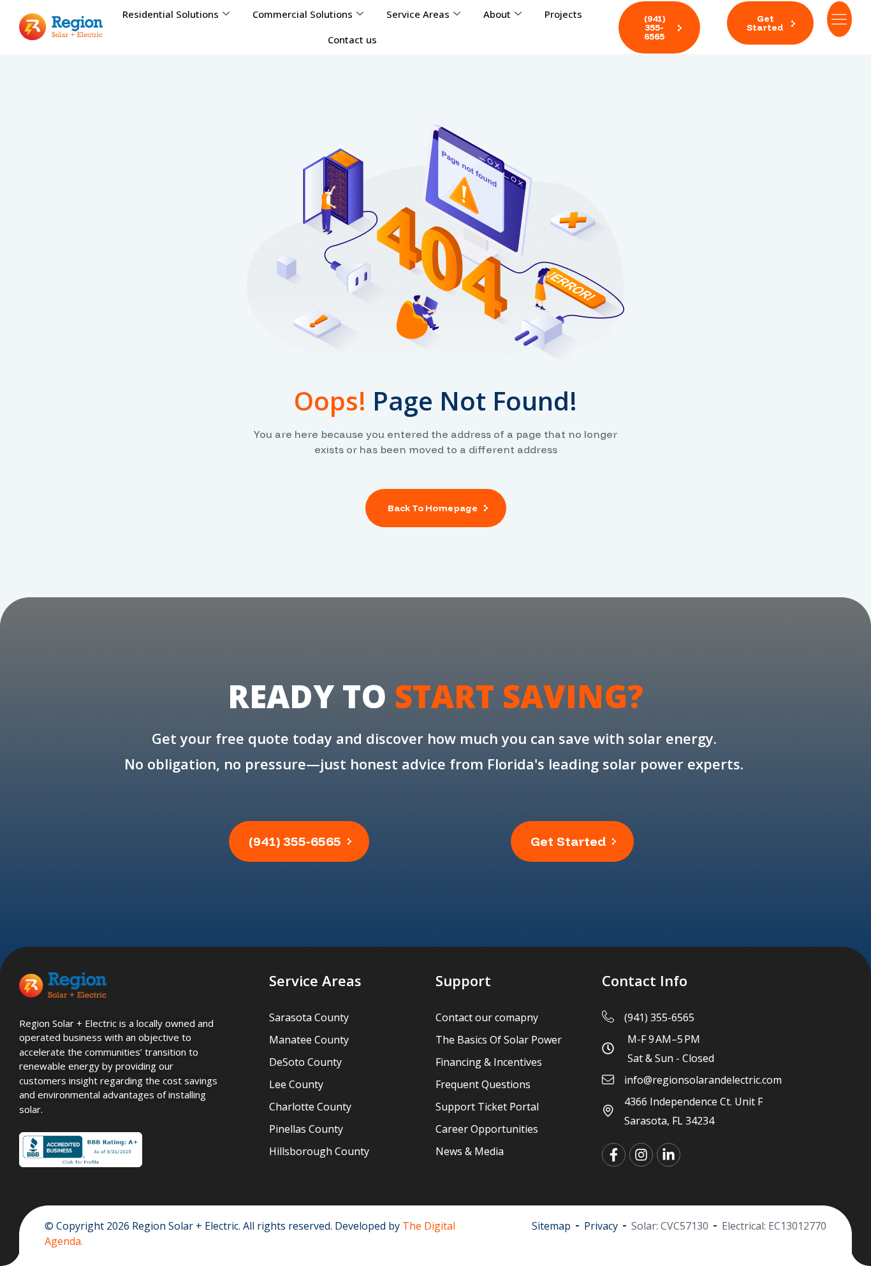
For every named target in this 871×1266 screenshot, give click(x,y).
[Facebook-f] (614, 1155)
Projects (563, 14)
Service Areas (418, 14)
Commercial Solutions (303, 14)
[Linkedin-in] (668, 1155)
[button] (659, 27)
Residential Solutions (170, 14)
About (497, 14)
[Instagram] (641, 1155)
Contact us (352, 39)
